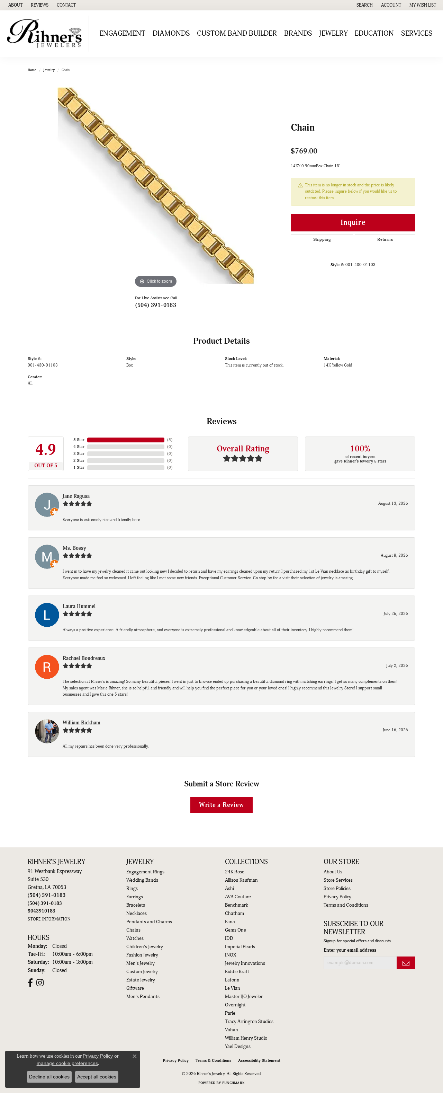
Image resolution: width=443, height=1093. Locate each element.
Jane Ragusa (76, 496)
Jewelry (333, 33)
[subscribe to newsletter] (406, 963)
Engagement (122, 33)
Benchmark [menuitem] (236, 905)
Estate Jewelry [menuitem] (140, 980)
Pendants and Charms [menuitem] (149, 922)
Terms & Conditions (213, 1060)
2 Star (78, 460)
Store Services (338, 880)
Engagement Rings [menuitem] (145, 872)
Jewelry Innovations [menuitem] (245, 963)
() (169, 439)
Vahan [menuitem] (231, 1030)
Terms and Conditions (346, 905)
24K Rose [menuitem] (234, 872)
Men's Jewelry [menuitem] (140, 963)
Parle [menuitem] (230, 1013)
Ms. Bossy (74, 548)
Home (32, 70)
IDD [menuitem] (229, 938)
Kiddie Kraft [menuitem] (237, 972)
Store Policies (337, 888)
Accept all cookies (96, 1076)
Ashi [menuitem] (229, 888)
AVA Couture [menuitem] (238, 897)
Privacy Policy (337, 897)
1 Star (78, 467)
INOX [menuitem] (230, 955)
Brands (298, 33)
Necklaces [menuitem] (136, 913)
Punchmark (233, 1083)
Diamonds (171, 33)
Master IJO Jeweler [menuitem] (244, 997)
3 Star (78, 453)
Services (417, 33)
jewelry (49, 70)
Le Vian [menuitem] (232, 988)
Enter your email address (350, 950)
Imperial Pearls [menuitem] (240, 947)
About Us (333, 872)
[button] (364, 5)
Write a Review (221, 805)
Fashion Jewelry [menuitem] (142, 955)
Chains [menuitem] (133, 930)
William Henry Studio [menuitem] (246, 1038)
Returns (385, 239)
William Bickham (81, 723)
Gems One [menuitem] (235, 930)
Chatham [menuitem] (234, 913)
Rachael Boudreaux (84, 658)
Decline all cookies (49, 1076)
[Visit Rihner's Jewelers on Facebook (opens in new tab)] (30, 983)
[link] (14, 5)
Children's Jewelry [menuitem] (144, 947)
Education (374, 33)
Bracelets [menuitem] (135, 905)
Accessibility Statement (259, 1060)
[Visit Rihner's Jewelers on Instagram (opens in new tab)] (40, 983)
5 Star (78, 439)
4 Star (78, 446)
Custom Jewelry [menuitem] (142, 972)
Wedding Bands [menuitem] (142, 880)
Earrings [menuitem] (134, 897)
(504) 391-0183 (156, 305)
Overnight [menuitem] (235, 1005)
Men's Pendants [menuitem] (143, 997)
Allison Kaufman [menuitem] (241, 880)
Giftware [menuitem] (135, 988)
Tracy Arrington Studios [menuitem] (249, 1022)
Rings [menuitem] (132, 888)
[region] (156, 186)
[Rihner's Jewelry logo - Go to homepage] (46, 34)
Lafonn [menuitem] (232, 980)
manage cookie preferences (67, 1063)
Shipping (322, 239)
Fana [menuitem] (230, 922)
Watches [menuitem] (135, 938)
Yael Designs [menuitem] (238, 1046)
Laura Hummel (79, 606)
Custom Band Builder (237, 33)
